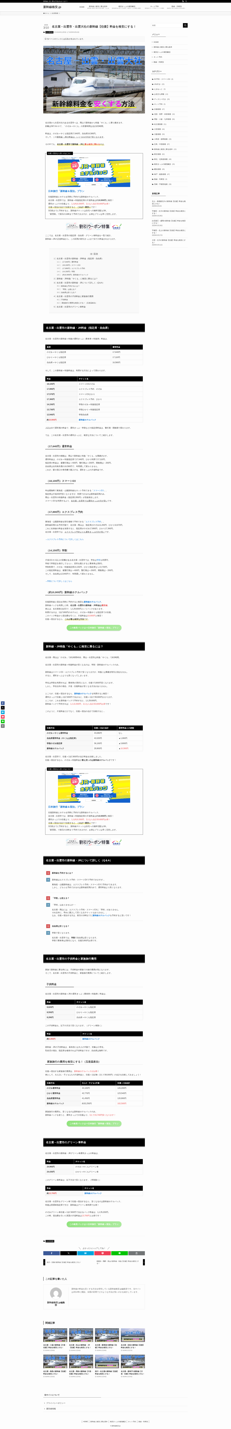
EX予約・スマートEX (163, 79)
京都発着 (159, 109)
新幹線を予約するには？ (70, 286)
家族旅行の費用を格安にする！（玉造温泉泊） (79, 303)
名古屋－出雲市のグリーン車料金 (71, 307)
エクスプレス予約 (93, 522)
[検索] (186, 1)
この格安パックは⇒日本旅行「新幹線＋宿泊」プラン (94, 628)
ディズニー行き (162, 99)
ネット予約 (158, 57)
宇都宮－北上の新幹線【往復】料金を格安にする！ (169, 232)
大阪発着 (159, 134)
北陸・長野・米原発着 (164, 114)
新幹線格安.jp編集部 (56, 1303)
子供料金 (64, 300)
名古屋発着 (49, 32)
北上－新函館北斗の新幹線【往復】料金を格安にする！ (169, 203)
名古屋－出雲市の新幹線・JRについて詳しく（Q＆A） (80, 283)
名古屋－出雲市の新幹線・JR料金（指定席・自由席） (80, 259)
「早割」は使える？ (68, 289)
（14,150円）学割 (68, 271)
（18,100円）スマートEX (70, 265)
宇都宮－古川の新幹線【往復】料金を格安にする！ (169, 213)
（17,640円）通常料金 (69, 262)
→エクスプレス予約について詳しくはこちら (64, 539)
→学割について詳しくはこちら (58, 581)
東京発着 (159, 154)
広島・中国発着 (162, 144)
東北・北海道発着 (162, 159)
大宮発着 (159, 129)
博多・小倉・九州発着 (164, 119)
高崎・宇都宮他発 (162, 184)
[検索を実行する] (185, 25)
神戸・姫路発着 (162, 174)
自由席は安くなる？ (68, 292)
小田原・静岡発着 (162, 139)
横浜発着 (159, 169)
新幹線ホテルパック (87, 420)
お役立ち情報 (161, 94)
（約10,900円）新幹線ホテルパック (74, 275)
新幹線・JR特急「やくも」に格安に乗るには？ (77, 279)
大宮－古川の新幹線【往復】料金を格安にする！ (169, 242)
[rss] (183, 1)
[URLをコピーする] (136, 1253)
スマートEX (98, 490)
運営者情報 (51, 1409)
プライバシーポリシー (55, 1403)
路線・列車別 (159, 62)
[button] (51, 1253)
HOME (156, 42)
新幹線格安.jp (52, 7)
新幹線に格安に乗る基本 (163, 47)
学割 (98, 560)
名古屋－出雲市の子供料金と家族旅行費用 (75, 296)
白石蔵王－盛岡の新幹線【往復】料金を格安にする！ (169, 223)
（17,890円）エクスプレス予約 (73, 268)
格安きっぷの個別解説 (162, 52)
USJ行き (159, 84)
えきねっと (159, 89)
